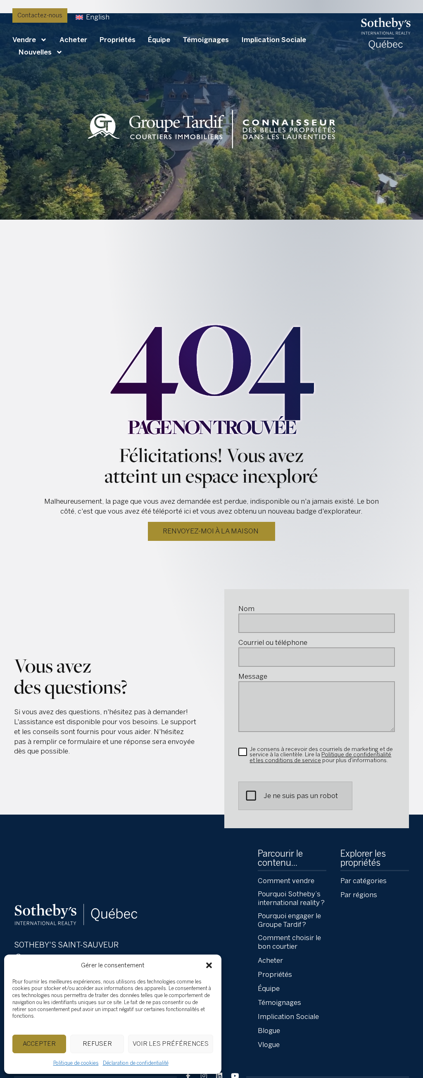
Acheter (73, 40)
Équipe (159, 40)
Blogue (269, 1030)
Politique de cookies (76, 1063)
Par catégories (363, 881)
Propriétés (117, 40)
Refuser (97, 1043)
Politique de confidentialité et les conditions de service (320, 757)
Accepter (39, 1043)
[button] (209, 965)
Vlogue (269, 1044)
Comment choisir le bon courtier (289, 941)
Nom (246, 608)
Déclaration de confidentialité (136, 1063)
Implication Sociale (273, 40)
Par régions (358, 895)
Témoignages (206, 40)
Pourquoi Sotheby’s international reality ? (291, 898)
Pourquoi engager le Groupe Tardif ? (289, 920)
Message (252, 676)
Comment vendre (286, 881)
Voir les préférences (171, 1043)
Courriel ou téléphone (272, 642)
